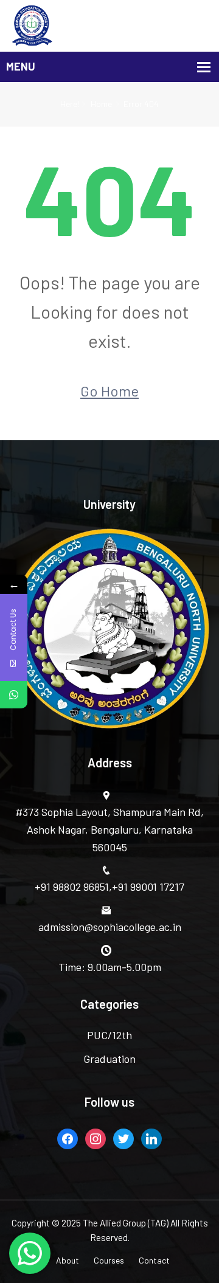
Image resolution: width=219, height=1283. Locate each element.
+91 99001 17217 (148, 886)
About (67, 1260)
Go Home (109, 390)
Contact (154, 1260)
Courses (109, 1260)
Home (101, 104)
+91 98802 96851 (72, 886)
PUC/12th (109, 1035)
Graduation (109, 1058)
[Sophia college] (109, 26)
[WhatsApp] (13, 694)
